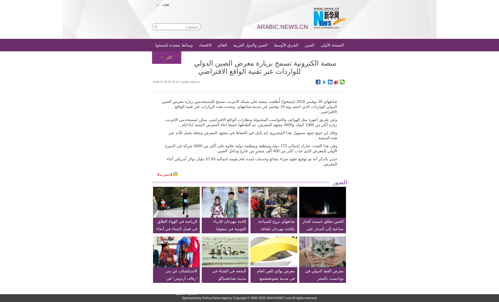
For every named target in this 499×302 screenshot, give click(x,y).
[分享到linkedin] (330, 82)
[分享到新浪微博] (336, 82)
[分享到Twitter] (324, 82)
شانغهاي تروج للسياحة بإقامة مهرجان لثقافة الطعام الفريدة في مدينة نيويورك (275, 232)
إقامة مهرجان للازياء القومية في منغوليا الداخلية (229, 228)
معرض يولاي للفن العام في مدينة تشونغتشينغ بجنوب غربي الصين (276, 278)
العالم (222, 45)
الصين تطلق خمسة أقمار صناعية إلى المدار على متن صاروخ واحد (323, 228)
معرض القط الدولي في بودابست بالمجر (324, 275)
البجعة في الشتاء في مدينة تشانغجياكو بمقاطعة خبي (229, 278)
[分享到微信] (342, 82)
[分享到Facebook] (318, 82)
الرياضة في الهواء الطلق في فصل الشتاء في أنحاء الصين (176, 228)
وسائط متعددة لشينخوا (174, 45)
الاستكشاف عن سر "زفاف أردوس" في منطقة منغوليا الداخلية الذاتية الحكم (179, 282)
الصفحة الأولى (332, 45)
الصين (309, 45)
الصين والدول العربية (250, 45)
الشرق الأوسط (286, 45)
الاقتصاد (205, 45)
